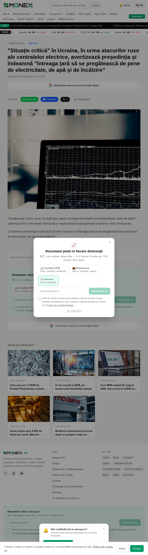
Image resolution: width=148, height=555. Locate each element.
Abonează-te (99, 291)
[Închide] (110, 242)
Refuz (122, 548)
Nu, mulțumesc (74, 311)
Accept (137, 548)
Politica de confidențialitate (60, 305)
